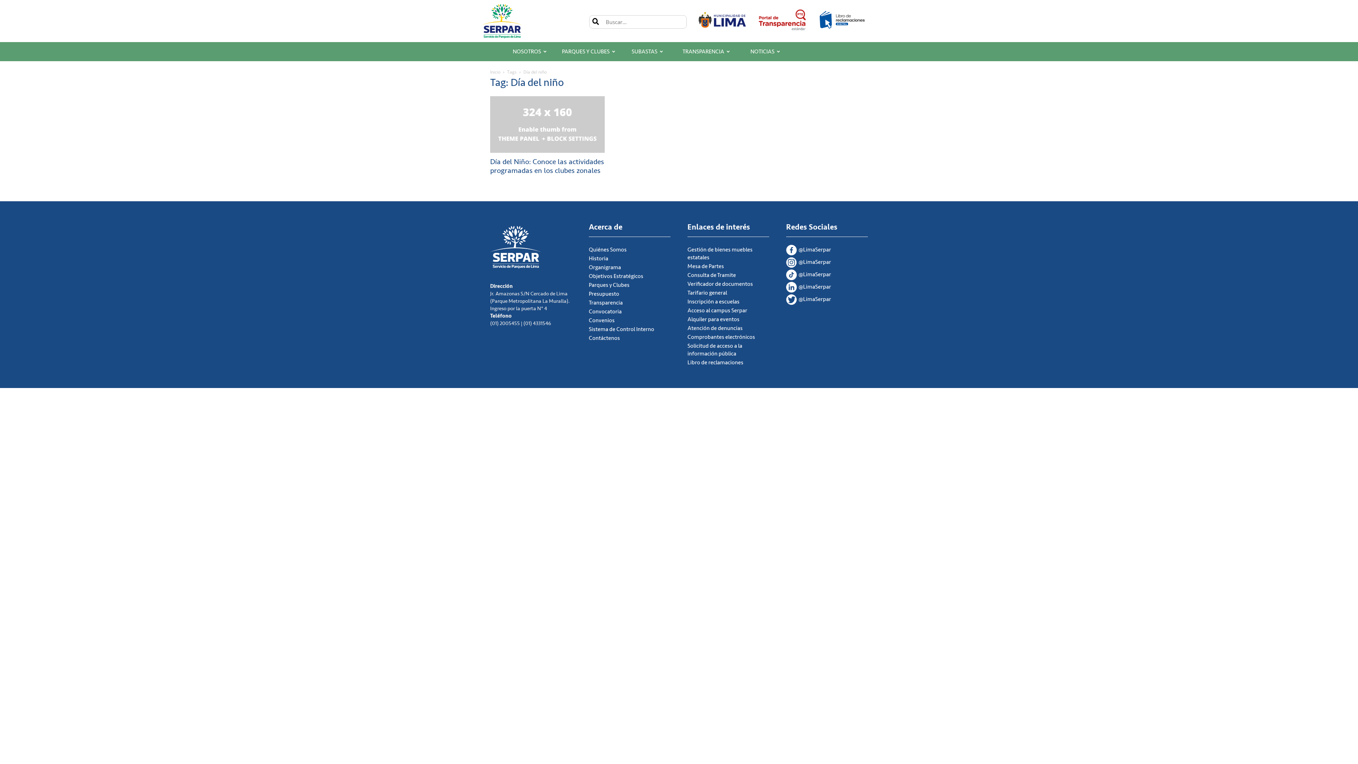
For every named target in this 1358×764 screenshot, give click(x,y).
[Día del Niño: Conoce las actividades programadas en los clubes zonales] (547, 124)
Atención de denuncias (715, 328)
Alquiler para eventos (713, 319)
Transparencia (703, 51)
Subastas (644, 51)
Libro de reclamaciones (715, 362)
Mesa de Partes (705, 266)
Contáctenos (604, 338)
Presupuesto (604, 293)
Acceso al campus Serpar (717, 310)
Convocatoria (605, 311)
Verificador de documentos (720, 284)
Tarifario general (707, 292)
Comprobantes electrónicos (721, 337)
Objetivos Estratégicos (616, 276)
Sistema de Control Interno (621, 329)
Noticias (762, 51)
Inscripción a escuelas (713, 301)
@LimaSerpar (815, 249)
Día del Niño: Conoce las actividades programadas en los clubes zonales (547, 166)
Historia (598, 258)
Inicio (495, 72)
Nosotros (527, 51)
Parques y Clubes (586, 51)
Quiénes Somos (608, 249)
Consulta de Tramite (711, 275)
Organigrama (605, 267)
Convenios (602, 320)
